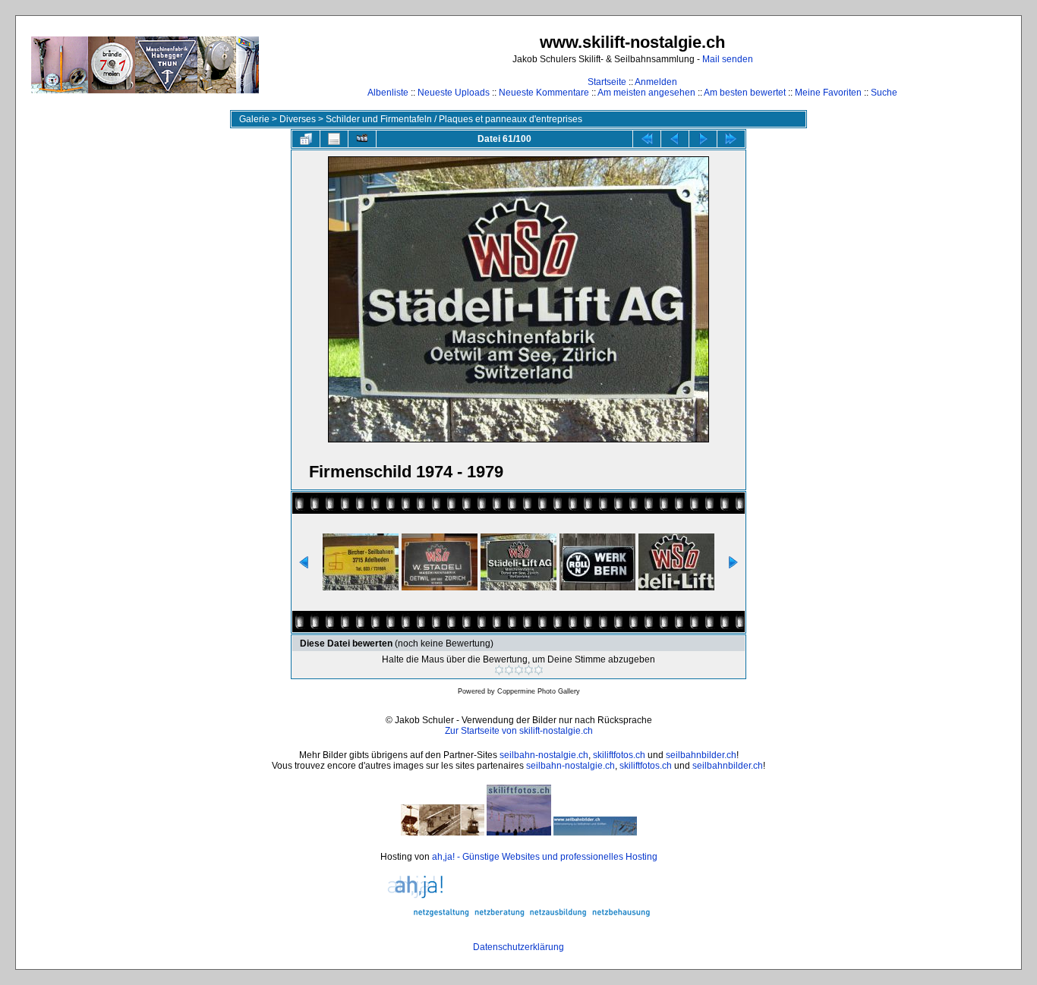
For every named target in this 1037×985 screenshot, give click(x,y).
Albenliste (387, 92)
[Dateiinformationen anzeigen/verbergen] (334, 139)
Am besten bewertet (745, 92)
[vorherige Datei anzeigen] (675, 139)
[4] (529, 670)
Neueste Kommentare (544, 92)
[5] (539, 670)
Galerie (254, 119)
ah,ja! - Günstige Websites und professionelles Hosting (544, 856)
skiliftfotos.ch (619, 755)
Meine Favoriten (828, 92)
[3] (519, 670)
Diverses (297, 119)
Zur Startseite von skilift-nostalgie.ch (519, 730)
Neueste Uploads (454, 92)
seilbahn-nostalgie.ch (544, 755)
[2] (509, 670)
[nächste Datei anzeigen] (703, 139)
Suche (884, 92)
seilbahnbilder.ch (701, 755)
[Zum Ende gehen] (731, 139)
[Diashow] (362, 139)
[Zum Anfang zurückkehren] (646, 139)
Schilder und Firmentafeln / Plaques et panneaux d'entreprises (454, 119)
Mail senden (727, 59)
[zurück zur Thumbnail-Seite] (306, 139)
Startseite (607, 82)
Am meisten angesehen (646, 92)
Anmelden (656, 82)
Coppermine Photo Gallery (538, 691)
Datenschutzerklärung (518, 947)
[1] (499, 670)
